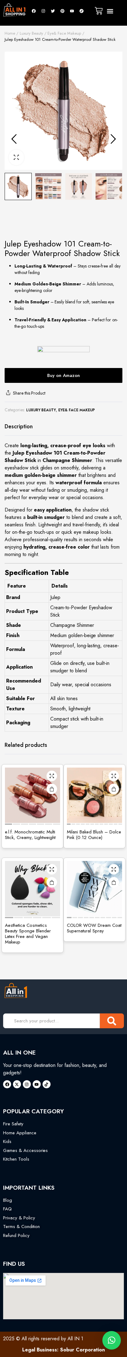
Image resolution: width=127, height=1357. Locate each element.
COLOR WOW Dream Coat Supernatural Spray (94, 928)
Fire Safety (13, 1123)
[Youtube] (72, 11)
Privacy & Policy (19, 1217)
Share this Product (29, 393)
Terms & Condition (21, 1226)
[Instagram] (43, 11)
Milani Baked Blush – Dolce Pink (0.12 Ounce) (94, 834)
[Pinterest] (62, 11)
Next (113, 138)
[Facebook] (34, 11)
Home (10, 33)
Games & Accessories (25, 1150)
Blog (7, 1200)
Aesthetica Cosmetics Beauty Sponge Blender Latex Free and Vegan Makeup (28, 933)
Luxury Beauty (31, 33)
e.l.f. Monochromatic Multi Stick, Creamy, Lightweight (30, 834)
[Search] (112, 1020)
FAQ (7, 1208)
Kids (7, 1141)
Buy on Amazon (63, 375)
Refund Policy (16, 1235)
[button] (110, 11)
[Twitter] (53, 11)
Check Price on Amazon (114, 789)
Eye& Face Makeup (64, 33)
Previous (13, 138)
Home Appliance (19, 1132)
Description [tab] (19, 426)
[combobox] (51, 1020)
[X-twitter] (17, 1084)
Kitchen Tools (16, 1159)
